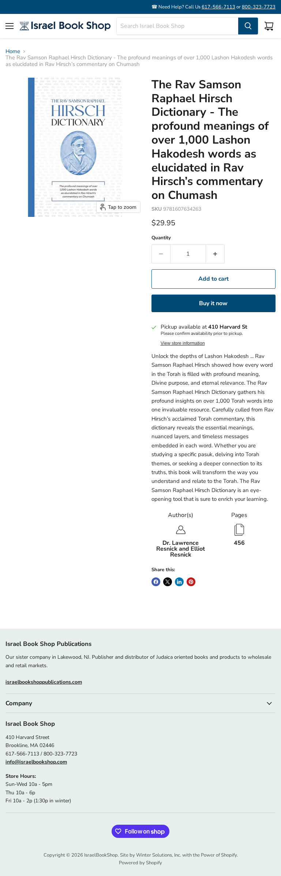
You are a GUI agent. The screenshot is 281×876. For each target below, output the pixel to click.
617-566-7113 (218, 7)
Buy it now (213, 303)
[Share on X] (167, 581)
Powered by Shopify (140, 863)
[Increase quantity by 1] (215, 253)
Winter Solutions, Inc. (158, 855)
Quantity (161, 238)
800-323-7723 (259, 7)
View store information (183, 343)
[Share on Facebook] (155, 581)
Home (12, 51)
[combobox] (177, 26)
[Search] (248, 26)
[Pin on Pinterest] (191, 581)
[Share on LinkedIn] (179, 581)
